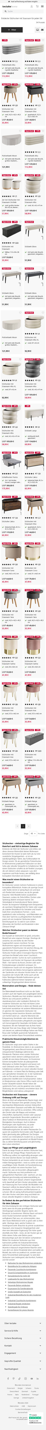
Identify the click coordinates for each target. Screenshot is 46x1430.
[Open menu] (42, 6)
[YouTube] (32, 1378)
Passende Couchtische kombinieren (22, 1269)
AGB (23, 1406)
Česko (36, 1388)
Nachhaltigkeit (11, 1369)
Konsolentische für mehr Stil (19, 1276)
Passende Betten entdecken (19, 1285)
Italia (17, 1395)
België (20, 1388)
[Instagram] (25, 1378)
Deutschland (14, 1391)
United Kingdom (28, 1398)
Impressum (32, 1406)
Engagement (10, 1353)
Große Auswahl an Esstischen (19, 1292)
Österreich (11, 1388)
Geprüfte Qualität (12, 1361)
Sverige (16, 1398)
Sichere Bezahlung (13, 1338)
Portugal (35, 1395)
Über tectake (10, 1323)
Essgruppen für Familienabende (20, 1288)
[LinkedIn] (38, 1379)
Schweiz (28, 1388)
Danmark (25, 1391)
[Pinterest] (13, 1378)
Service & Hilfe (11, 1330)
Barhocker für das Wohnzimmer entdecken (25, 1263)
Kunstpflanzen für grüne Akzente (21, 1310)
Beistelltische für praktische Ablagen (22, 1266)
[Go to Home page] (10, 6)
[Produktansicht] (37, 30)
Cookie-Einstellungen (23, 1409)
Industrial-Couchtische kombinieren (22, 1300)
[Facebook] (8, 1378)
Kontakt (8, 1345)
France (9, 1395)
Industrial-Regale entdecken (19, 1304)
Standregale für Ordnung (18, 1307)
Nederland (25, 1395)
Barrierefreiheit (23, 1412)
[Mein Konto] (32, 6)
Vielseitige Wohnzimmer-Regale (20, 1282)
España (33, 1391)
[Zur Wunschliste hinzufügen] (20, 40)
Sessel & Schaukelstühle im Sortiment (23, 1272)
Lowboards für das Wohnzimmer (21, 1279)
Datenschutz (14, 1406)
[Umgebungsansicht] (42, 30)
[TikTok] (19, 1378)
